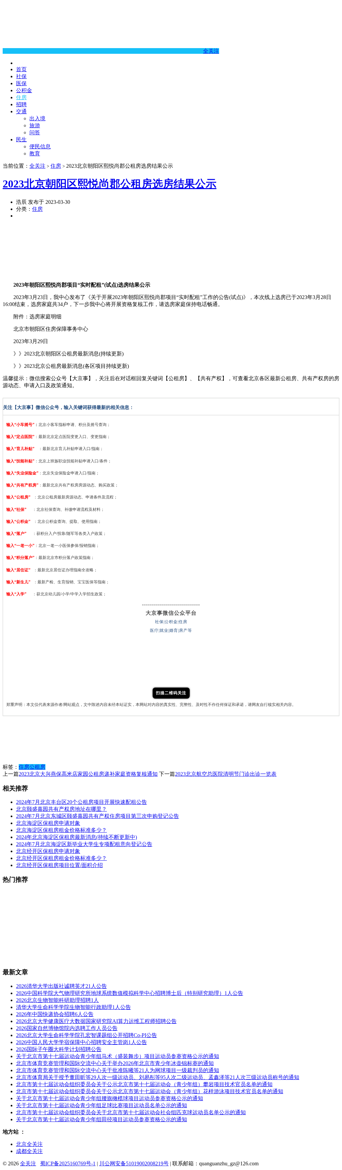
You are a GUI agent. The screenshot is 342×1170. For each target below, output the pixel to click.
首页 (21, 69)
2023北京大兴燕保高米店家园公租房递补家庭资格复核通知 (88, 774)
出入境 (37, 118)
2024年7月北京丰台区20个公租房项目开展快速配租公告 (81, 802)
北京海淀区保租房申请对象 (48, 823)
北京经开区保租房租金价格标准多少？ (61, 858)
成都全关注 (29, 1151)
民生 (21, 139)
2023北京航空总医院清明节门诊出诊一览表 (226, 774)
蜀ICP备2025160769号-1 (68, 1163)
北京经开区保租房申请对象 (48, 851)
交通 (21, 111)
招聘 (21, 104)
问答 (34, 132)
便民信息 (40, 146)
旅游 (34, 125)
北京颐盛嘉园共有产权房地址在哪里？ (61, 809)
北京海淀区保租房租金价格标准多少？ (61, 830)
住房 (21, 97)
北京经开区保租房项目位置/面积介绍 (59, 865)
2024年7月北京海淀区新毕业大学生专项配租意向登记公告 (84, 844)
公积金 (24, 90)
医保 (21, 83)
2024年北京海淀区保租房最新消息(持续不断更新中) (76, 837)
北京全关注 (29, 1144)
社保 (21, 76)
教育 (34, 153)
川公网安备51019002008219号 (134, 1163)
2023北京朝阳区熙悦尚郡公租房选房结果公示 (109, 184)
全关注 (211, 51)
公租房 (37, 767)
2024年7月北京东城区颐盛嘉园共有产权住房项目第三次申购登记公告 (97, 816)
